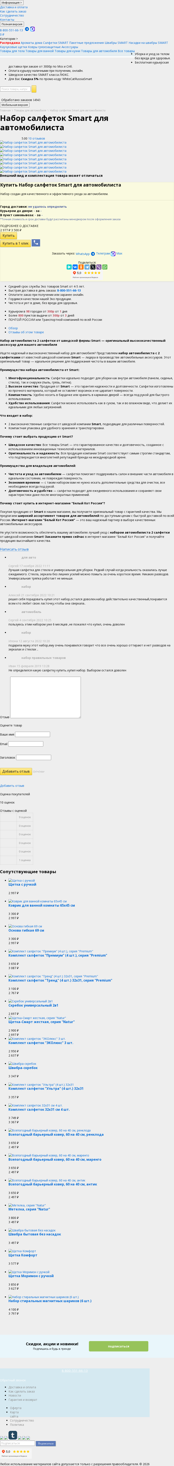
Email (3, 744)
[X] (92, 267)
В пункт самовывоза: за (21, 215)
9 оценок (25, 817)
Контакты (7, 20)
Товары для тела (12, 51)
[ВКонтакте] (75, 267)
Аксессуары (70, 47)
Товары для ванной (39, 51)
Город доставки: (33, 207)
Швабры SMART (116, 43)
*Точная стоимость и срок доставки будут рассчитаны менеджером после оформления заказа (60, 219)
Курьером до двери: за (21, 211)
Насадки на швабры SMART (148, 43)
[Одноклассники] (81, 267)
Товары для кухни (67, 51)
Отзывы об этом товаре (26, 332)
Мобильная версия (15, 105)
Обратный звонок (13, 1380)
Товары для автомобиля (99, 51)
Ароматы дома (31, 43)
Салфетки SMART (55, 43)
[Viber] (98, 267)
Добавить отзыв (12, 786)
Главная (5, 110)
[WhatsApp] (104, 267)
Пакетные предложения (86, 43)
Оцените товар (11, 725)
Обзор (13, 328)
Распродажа (10, 43)
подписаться (118, 1346)
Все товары (126, 51)
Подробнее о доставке (19, 226)
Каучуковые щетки (13, 47)
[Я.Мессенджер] (69, 267)
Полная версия (12, 24)
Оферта (15, 1408)
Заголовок (7, 757)
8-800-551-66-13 (11, 30)
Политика (17, 1425)
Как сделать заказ (13, 11)
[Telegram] (87, 267)
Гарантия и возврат (22, 1400)
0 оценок (25, 826)
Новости (14, 1395)
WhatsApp (83, 254)
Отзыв (4, 717)
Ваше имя (7, 734)
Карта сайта (14, 1414)
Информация (12, 2)
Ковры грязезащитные (44, 47)
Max (118, 253)
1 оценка (25, 860)
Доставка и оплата (14, 7)
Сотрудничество (12, 15)
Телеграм (103, 253)
